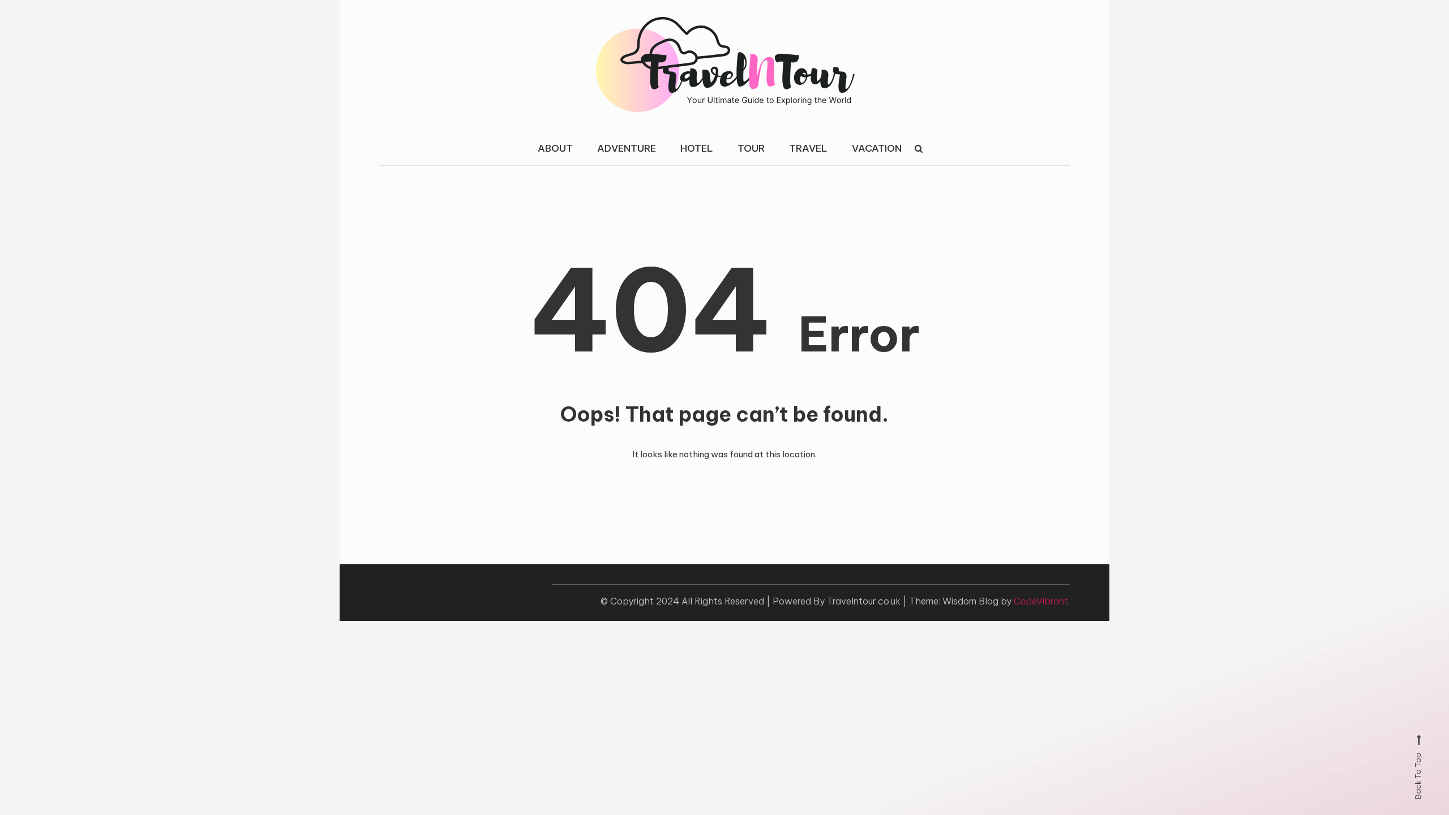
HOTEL (696, 148)
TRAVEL (808, 148)
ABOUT (555, 148)
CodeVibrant (1041, 601)
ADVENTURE (626, 148)
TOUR (751, 148)
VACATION (877, 148)
